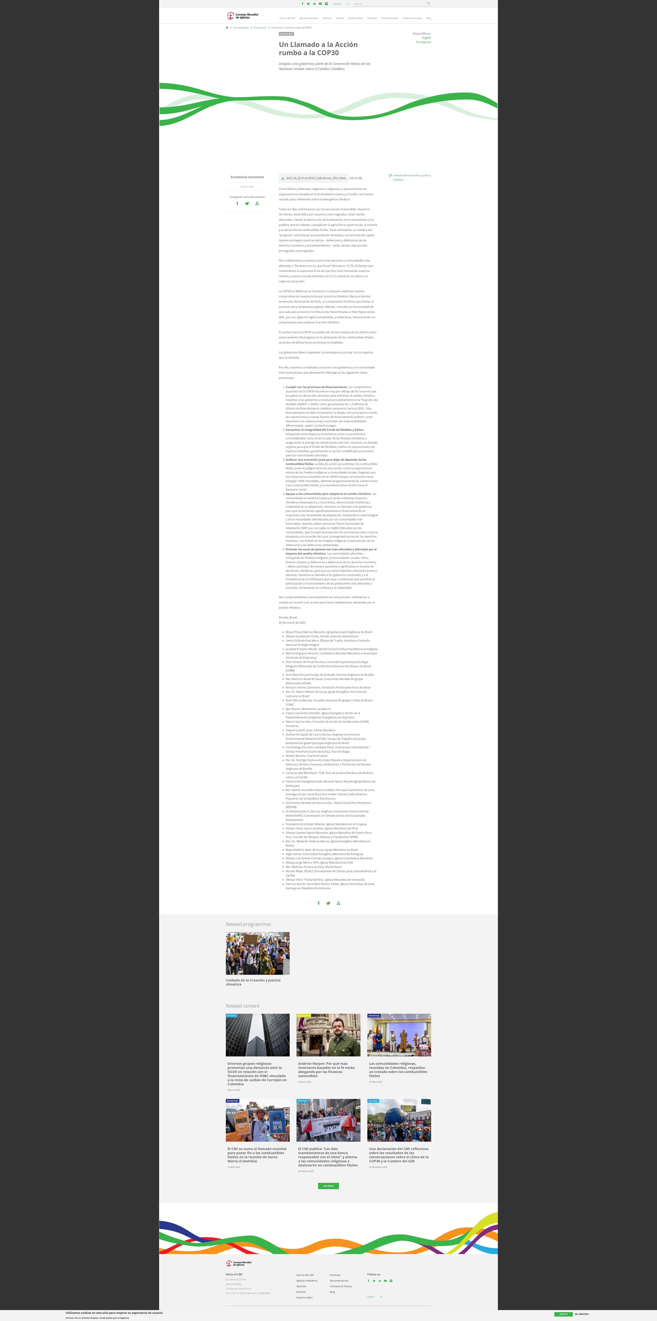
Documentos (260, 27)
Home (227, 27)
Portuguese (423, 42)
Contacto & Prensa (412, 18)
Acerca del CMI (287, 18)
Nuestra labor (355, 18)
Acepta (564, 1314)
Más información (138, 1318)
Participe (372, 18)
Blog (428, 18)
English (426, 38)
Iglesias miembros (309, 18)
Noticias (327, 18)
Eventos (340, 18)
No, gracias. (582, 1314)
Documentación (389, 18)
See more (328, 1186)
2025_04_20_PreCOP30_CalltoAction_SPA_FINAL (316, 178)
